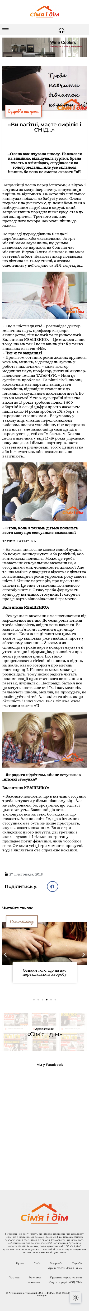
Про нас (14, 1277)
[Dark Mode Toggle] (75, 1297)
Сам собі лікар (22, 921)
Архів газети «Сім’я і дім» (65, 1268)
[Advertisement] (44, 1124)
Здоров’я (56, 1263)
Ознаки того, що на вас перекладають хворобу (45, 972)
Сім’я (37, 1263)
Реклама (35, 1277)
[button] (52, 886)
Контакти (34, 1282)
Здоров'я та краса (23, 111)
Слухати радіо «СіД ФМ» (65, 1282)
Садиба (77, 1263)
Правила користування (66, 1277)
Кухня (20, 1263)
